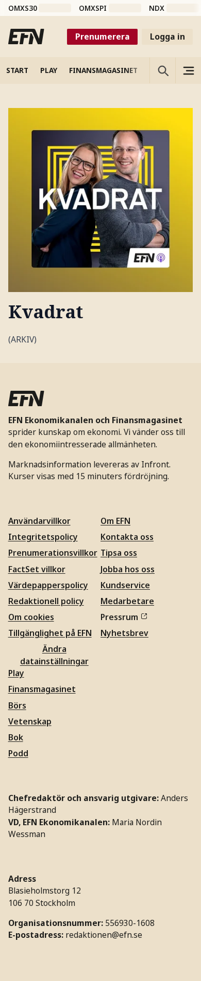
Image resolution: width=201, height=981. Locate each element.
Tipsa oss (118, 552)
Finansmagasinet (42, 689)
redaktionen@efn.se (103, 934)
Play (16, 673)
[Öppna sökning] (162, 70)
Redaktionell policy (46, 601)
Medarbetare (127, 601)
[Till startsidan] (26, 36)
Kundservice (125, 585)
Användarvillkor (39, 520)
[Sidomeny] (188, 70)
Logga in (167, 36)
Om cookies (31, 617)
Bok (15, 737)
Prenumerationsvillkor (52, 552)
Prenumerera (102, 36)
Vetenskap (30, 721)
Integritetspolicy (43, 536)
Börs (17, 705)
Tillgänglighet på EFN (50, 633)
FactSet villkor (36, 569)
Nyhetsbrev (124, 633)
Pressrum (119, 617)
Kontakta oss (127, 536)
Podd (18, 753)
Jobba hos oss (127, 569)
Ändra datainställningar (54, 654)
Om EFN (115, 520)
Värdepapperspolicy (48, 585)
